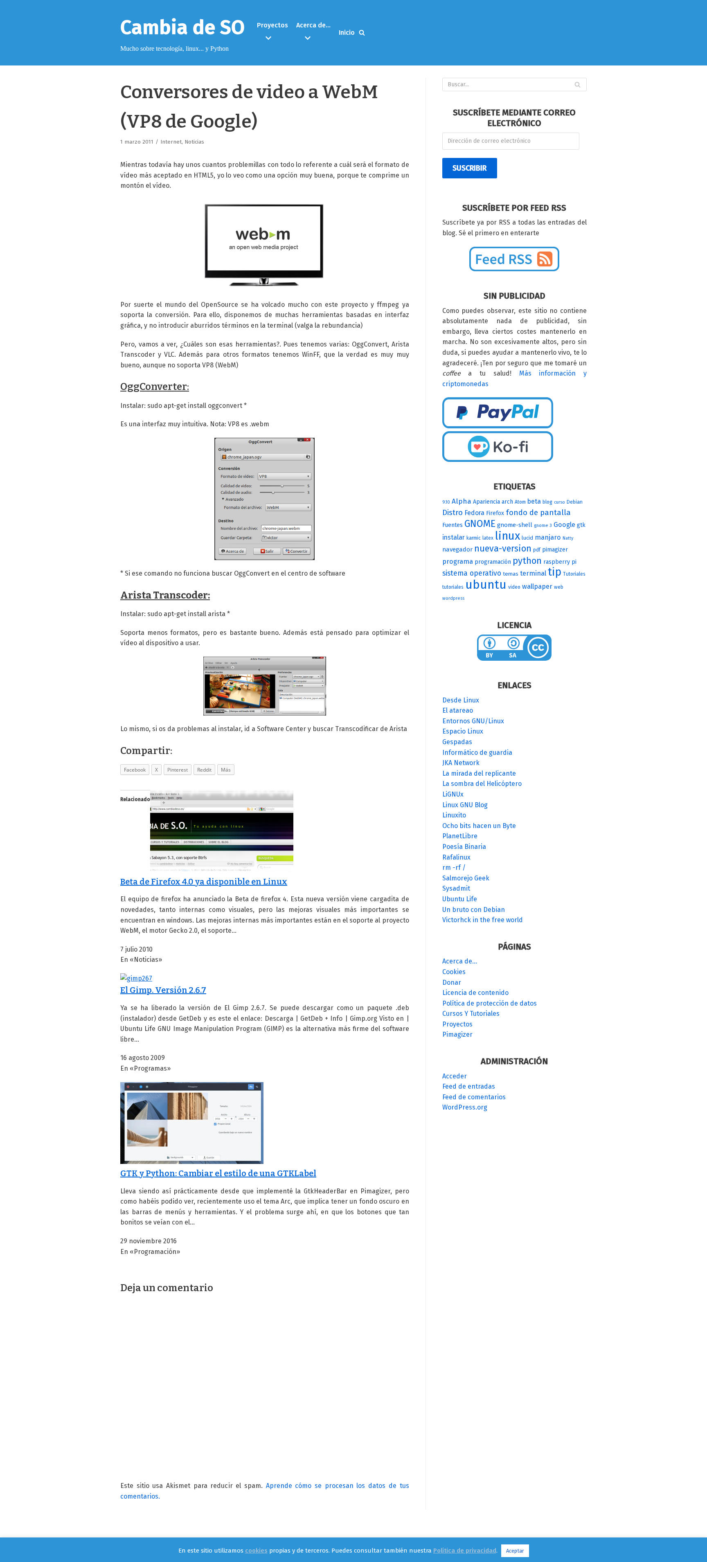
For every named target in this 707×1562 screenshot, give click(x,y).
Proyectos (457, 1024)
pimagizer (555, 549)
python (527, 560)
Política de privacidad (464, 1550)
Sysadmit (456, 888)
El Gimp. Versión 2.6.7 (163, 990)
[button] (273, 38)
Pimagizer (457, 1034)
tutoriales (453, 587)
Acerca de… (459, 961)
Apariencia (486, 501)
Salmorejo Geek (465, 878)
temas (510, 574)
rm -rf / (454, 867)
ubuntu (486, 585)
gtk (581, 525)
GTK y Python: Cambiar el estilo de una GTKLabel (218, 1173)
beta (534, 501)
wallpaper (537, 586)
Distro (452, 512)
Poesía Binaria (464, 847)
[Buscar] (362, 32)
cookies (256, 1550)
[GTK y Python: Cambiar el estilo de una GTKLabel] (191, 1162)
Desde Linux (460, 700)
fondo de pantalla (538, 512)
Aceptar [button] (515, 1551)
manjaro (548, 537)
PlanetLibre (459, 836)
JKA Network (461, 763)
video (514, 587)
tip (554, 571)
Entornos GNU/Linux (473, 721)
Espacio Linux (462, 731)
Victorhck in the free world (482, 920)
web (558, 587)
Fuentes (452, 525)
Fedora (474, 513)
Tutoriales (574, 574)
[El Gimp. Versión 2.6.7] (136, 978)
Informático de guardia (477, 752)
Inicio (347, 32)
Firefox (495, 513)
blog (547, 502)
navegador (457, 549)
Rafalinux (456, 857)
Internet (171, 141)
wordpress (453, 598)
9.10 (446, 502)
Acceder (454, 1076)
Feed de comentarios (474, 1097)
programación (493, 561)
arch (507, 501)
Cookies (454, 972)
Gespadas (457, 742)
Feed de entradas (468, 1086)
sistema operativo (471, 573)
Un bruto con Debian (473, 910)
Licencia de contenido (475, 993)
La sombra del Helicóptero (482, 784)
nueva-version (502, 548)
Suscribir (469, 168)
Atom (520, 502)
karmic (473, 538)
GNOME (479, 523)
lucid (527, 538)
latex (487, 538)
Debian (575, 502)
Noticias (194, 141)
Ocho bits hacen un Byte (479, 826)
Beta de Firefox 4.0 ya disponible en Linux (203, 882)
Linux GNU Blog (465, 805)
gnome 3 (543, 525)
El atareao (457, 710)
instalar (453, 537)
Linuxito (454, 815)
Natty (568, 538)
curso (559, 502)
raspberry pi (559, 561)
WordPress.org (464, 1107)
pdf (536, 550)
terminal (533, 573)
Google (564, 525)
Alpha (461, 501)
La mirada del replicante (479, 773)
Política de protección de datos (489, 1003)
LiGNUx (453, 794)
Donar (451, 982)
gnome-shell (514, 525)
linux (507, 535)
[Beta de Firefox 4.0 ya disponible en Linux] (221, 869)
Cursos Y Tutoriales (471, 1013)
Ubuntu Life (459, 899)
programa (457, 561)
